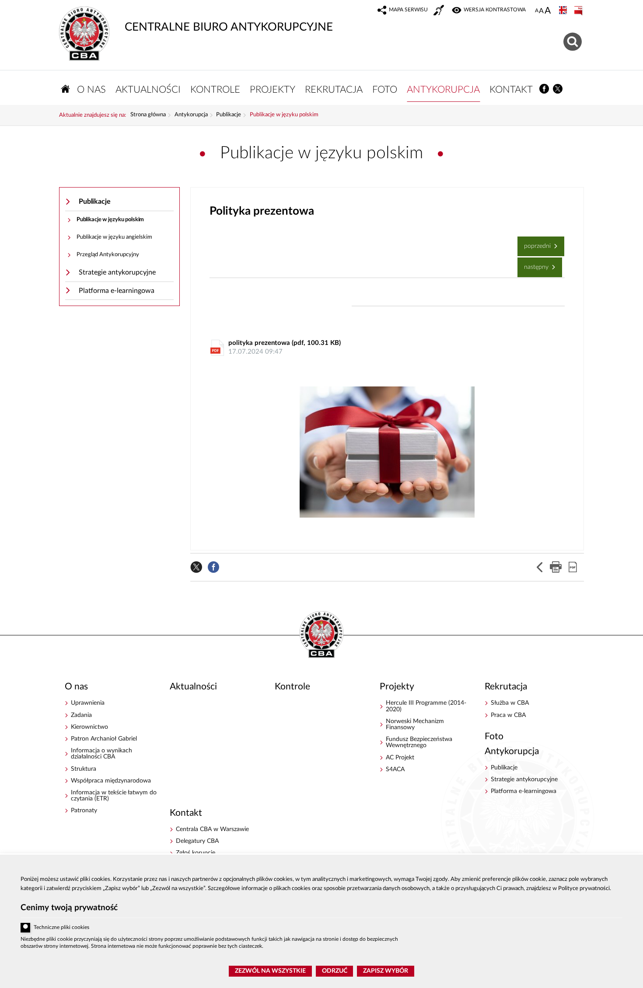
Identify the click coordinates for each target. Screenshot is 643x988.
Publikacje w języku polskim (284, 115)
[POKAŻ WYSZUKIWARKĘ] (573, 40)
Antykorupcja (191, 115)
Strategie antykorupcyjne (117, 272)
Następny (533, 263)
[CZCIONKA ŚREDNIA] (541, 11)
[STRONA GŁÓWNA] (65, 89)
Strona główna (148, 115)
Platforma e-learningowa (116, 290)
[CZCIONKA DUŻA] (548, 11)
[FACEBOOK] (544, 89)
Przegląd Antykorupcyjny (108, 254)
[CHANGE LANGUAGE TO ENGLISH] (564, 11)
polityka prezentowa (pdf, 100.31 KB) (284, 347)
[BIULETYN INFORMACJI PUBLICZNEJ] (579, 11)
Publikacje (228, 115)
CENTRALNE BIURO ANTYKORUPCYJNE (196, 20)
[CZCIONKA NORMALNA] (536, 11)
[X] (558, 89)
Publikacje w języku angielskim (114, 237)
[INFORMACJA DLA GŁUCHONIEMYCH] (439, 11)
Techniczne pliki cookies (61, 927)
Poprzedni (534, 243)
